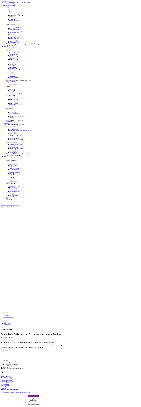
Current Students (7, 315)
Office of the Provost (14, 168)
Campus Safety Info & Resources (10, 389)
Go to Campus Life (13, 84)
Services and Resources (14, 20)
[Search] (1, 203)
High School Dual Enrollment (16, 139)
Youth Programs (13, 133)
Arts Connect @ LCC (14, 113)
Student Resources (13, 98)
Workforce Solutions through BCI (17, 144)
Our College (12, 187)
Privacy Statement (5, 384)
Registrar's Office (13, 18)
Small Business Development (16, 148)
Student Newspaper (14, 93)
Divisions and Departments (15, 190)
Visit (10, 78)
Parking (11, 194)
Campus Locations (13, 59)
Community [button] (6, 123)
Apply (10, 74)
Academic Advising (14, 14)
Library (11, 16)
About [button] (5, 156)
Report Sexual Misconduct (7, 377)
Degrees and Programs (14, 37)
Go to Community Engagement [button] (13, 155)
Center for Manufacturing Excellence (18, 146)
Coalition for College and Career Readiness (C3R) (21, 130)
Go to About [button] (9, 199)
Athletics (11, 89)
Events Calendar (13, 119)
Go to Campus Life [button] (10, 121)
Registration (12, 19)
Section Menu (4, 313)
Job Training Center (14, 147)
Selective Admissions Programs (16, 31)
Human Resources (13, 164)
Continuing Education (14, 132)
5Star (29, 2)
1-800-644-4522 (4, 360)
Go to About (12, 157)
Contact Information (14, 174)
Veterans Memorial (13, 152)
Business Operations (14, 169)
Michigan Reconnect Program (16, 69)
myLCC (4, 2)
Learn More (4, 350)
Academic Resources (14, 100)
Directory (11, 192)
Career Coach (12, 28)
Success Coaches (13, 22)
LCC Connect (12, 90)
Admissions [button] (6, 46)
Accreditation (12, 162)
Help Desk (11, 173)
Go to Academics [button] (10, 45)
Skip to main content (5, 1)
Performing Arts (13, 112)
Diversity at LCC (5, 382)
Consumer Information (14, 172)
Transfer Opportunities (14, 32)
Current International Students (16, 106)
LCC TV (11, 91)
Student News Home (8, 317)
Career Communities (14, 38)
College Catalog (13, 40)
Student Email (11, 2)
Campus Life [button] (7, 82)
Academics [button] (6, 7)
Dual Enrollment (13, 58)
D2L (18, 2)
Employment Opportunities (7, 378)
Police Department (13, 102)
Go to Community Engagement (16, 124)
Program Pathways (13, 41)
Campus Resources (13, 99)
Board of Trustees (13, 165)
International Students (14, 56)
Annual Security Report (6, 380)
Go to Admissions (13, 48)
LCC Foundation (13, 151)
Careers (11, 179)
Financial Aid (12, 67)
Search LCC (3, 202)
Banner (23, 2)
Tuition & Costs (13, 64)
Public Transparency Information (17, 170)
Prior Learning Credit (14, 29)
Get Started (12, 76)
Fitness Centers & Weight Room (16, 116)
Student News (7, 324)
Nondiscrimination (5, 385)
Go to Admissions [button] (10, 81)
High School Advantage (15, 138)
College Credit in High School (16, 15)
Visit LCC (11, 196)
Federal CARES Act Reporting (8, 381)
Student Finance (13, 68)
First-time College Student (15, 53)
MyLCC (3, 359)
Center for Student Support (15, 104)
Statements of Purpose (14, 186)
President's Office (13, 166)
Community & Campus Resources (17, 188)
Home (5, 322)
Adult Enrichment (13, 129)
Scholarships (12, 65)
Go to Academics (13, 9)
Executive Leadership (14, 191)
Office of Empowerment (15, 115)
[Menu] (15, 5)
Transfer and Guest (13, 54)
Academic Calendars (14, 42)
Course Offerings (13, 27)
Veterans (11, 55)
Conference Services (14, 150)
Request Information (14, 77)
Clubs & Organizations (14, 111)
